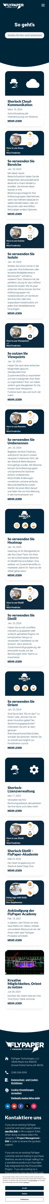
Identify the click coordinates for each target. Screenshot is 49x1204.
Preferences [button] (26, 1182)
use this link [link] (11, 1131)
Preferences (24, 1199)
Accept (24, 1188)
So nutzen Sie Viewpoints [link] (18, 355)
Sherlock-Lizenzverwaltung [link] (21, 789)
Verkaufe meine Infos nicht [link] (25, 1098)
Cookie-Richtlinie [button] (33, 1180)
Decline (24, 1194)
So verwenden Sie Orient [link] (21, 703)
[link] (13, 6)
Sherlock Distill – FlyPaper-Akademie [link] (23, 852)
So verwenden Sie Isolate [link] (21, 255)
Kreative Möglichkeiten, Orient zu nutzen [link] (24, 983)
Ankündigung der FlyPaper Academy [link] (22, 912)
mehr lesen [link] (15, 121)
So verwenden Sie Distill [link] (21, 617)
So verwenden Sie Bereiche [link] (21, 163)
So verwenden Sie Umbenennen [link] (21, 441)
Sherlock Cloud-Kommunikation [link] (20, 103)
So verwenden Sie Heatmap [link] (21, 540)
